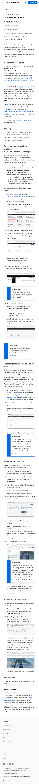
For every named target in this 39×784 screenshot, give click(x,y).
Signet (7, 29)
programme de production (26, 87)
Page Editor (24, 36)
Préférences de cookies (10, 773)
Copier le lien (15, 29)
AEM (17, 14)
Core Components (15, 36)
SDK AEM (9, 104)
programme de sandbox (27, 78)
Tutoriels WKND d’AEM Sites (15, 17)
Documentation (8, 14)
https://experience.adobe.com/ (16, 196)
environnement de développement (18, 80)
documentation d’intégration (20, 120)
